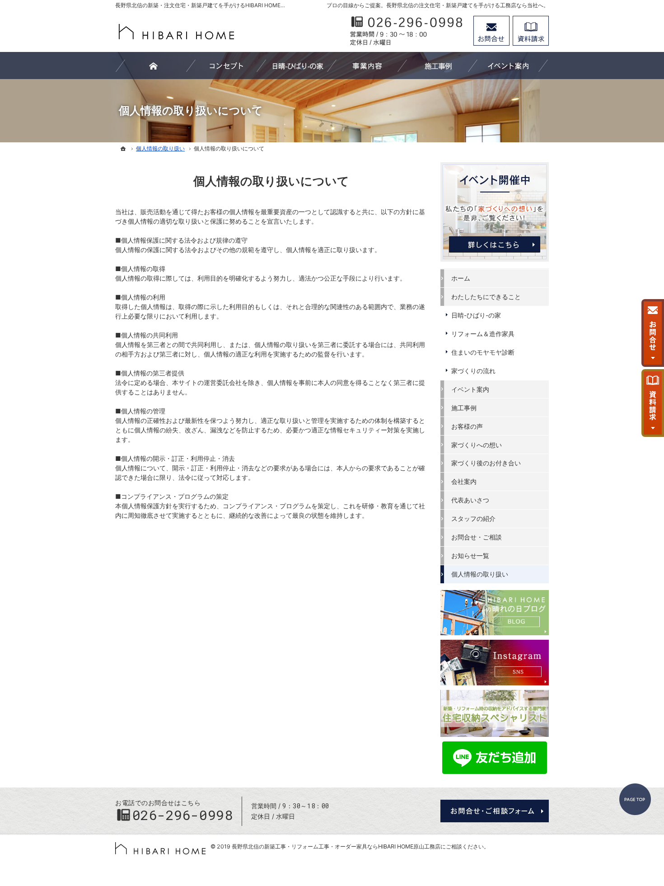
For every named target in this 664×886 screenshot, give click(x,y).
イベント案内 (470, 389)
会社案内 (464, 481)
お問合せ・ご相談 (476, 537)
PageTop (635, 799)
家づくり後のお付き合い (486, 463)
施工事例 (464, 408)
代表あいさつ (470, 500)
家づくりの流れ (473, 371)
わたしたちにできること (486, 296)
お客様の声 (467, 426)
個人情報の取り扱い (479, 574)
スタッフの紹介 (473, 518)
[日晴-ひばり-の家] (297, 65)
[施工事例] (438, 65)
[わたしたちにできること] (367, 65)
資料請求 (531, 31)
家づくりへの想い (476, 445)
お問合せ (491, 31)
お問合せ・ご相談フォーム (494, 811)
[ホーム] (123, 149)
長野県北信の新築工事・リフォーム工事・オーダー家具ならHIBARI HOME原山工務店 (336, 846)
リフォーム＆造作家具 (482, 334)
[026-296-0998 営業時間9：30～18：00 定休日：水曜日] (407, 31)
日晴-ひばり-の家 (476, 315)
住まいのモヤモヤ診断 (482, 352)
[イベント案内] (508, 65)
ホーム (460, 278)
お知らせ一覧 (470, 555)
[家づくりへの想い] (226, 65)
